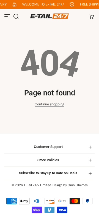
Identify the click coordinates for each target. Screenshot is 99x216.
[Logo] (49, 16)
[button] (16, 16)
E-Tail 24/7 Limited (37, 185)
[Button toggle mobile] (7, 16)
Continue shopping (49, 104)
